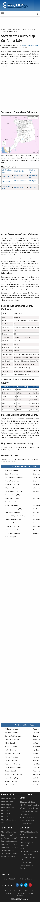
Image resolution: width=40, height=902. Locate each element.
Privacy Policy (29, 891)
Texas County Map (11, 778)
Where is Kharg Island (8, 832)
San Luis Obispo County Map (15, 516)
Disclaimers (22, 893)
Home (3, 29)
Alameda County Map (12, 470)
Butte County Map (11, 474)
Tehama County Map (12, 530)
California (25, 29)
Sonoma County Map (12, 526)
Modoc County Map (12, 498)
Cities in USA (6, 182)
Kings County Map (11, 488)
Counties (32, 29)
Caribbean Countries (8, 850)
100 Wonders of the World (10, 838)
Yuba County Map (11, 537)
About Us (8, 891)
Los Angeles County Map (14, 491)
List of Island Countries (9, 853)
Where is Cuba (6, 814)
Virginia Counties (11, 781)
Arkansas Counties (11, 732)
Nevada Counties (11, 760)
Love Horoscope (25, 814)
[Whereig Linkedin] (21, 885)
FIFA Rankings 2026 (27, 843)
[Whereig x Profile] (26, 885)
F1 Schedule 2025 (26, 863)
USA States (16, 29)
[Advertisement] (20, 89)
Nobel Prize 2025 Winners (29, 811)
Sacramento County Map (13, 509)
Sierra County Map (11, 523)
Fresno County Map (12, 481)
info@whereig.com (25, 879)
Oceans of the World (8, 835)
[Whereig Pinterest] (30, 885)
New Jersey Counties (12, 764)
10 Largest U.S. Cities (27, 802)
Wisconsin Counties (12, 785)
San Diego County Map (13, 512)
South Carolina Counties (13, 774)
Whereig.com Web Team (30, 45)
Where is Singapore (7, 802)
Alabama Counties (11, 729)
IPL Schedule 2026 (26, 854)
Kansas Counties (11, 746)
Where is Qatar (6, 805)
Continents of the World (9, 847)
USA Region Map (19, 171)
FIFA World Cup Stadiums (29, 851)
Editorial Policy (10, 893)
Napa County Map (11, 502)
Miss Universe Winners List (29, 805)
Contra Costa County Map (14, 477)
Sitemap (20, 895)
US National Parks (19, 187)
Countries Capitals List (9, 841)
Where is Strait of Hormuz (29, 808)
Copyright (31, 893)
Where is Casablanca (27, 817)
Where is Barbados (7, 808)
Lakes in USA (33, 187)
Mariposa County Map (12, 495)
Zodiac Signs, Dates (27, 820)
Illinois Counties (10, 743)
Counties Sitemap (26, 823)
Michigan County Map (12, 753)
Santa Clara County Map (13, 519)
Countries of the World (9, 844)
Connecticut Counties (13, 736)
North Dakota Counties (13, 767)
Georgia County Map (12, 739)
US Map (9, 29)
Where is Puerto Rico (8, 817)
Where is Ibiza (6, 811)
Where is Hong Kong (8, 799)
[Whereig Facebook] (17, 885)
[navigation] (2, 14)
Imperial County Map (12, 484)
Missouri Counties (11, 757)
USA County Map (7, 176)
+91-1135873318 (8, 879)
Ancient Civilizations (8, 856)
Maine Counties (10, 750)
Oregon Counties (11, 771)
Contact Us (18, 891)
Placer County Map (11, 505)
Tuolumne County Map (13, 533)
